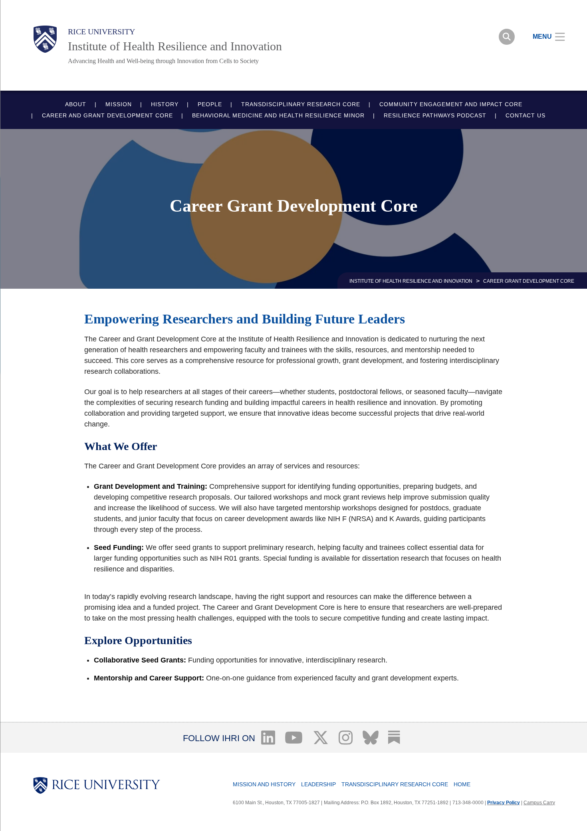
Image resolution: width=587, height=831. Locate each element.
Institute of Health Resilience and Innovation (175, 46)
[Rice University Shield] (45, 39)
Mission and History (264, 784)
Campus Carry (539, 802)
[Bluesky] (370, 737)
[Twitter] (321, 737)
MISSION (118, 104)
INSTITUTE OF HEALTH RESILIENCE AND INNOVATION (410, 281)
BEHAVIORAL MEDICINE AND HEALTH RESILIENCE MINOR (278, 115)
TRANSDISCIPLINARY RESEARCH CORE (300, 104)
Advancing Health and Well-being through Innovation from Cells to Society (163, 61)
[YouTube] (294, 737)
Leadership (318, 784)
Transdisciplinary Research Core (394, 784)
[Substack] (394, 737)
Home (462, 784)
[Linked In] (268, 737)
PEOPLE (210, 104)
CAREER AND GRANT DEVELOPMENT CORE (107, 115)
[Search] (507, 37)
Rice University (101, 31)
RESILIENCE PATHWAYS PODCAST (435, 115)
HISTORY (164, 104)
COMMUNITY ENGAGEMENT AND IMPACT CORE (450, 104)
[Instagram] (346, 737)
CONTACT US (525, 115)
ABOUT (75, 104)
